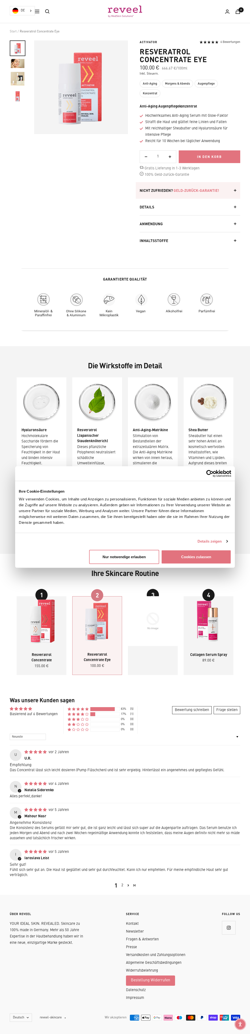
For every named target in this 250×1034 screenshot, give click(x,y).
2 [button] (122, 885)
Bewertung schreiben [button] (192, 710)
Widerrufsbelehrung (142, 971)
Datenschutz (136, 990)
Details (147, 207)
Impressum (135, 998)
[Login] (227, 12)
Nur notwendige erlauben (124, 557)
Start (13, 31)
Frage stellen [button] (227, 710)
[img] (36, 752)
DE (23, 10)
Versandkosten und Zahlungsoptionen (155, 955)
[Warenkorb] (237, 11)
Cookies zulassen (196, 557)
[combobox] (22, 10)
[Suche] (47, 11)
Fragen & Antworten (142, 939)
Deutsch (18, 1017)
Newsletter (135, 932)
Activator (148, 42)
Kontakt (132, 924)
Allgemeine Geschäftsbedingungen (153, 963)
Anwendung (151, 223)
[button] (78, 709)
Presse (131, 947)
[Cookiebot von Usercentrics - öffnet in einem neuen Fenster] (209, 473)
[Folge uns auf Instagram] (228, 927)
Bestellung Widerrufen (150, 980)
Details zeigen (210, 541)
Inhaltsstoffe (154, 240)
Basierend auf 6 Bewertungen (34, 714)
